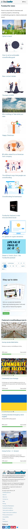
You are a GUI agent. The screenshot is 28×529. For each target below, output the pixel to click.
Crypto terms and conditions (10, 512)
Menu (24, 1)
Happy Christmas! (8, 135)
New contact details (9, 76)
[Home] (7, 2)
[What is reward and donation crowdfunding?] (13, 339)
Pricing (4, 503)
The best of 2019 (8, 95)
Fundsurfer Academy (8, 508)
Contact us (5, 499)
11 (16, 266)
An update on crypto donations (12, 236)
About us (5, 497)
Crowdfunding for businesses (12, 196)
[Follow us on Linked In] (9, 527)
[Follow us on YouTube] (14, 527)
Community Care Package (10, 378)
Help (4, 501)
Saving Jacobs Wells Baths (10, 342)
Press (4, 519)
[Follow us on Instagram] (12, 527)
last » (3, 269)
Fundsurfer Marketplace (8, 505)
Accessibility (6, 517)
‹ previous (11, 263)
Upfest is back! (7, 36)
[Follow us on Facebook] (3, 527)
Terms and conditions (8, 510)
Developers (5, 521)
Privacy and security (7, 514)
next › (23, 266)
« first (4, 263)
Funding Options (7, 492)
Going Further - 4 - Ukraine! (10, 451)
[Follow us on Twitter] (6, 527)
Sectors (4, 494)
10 (13, 266)
